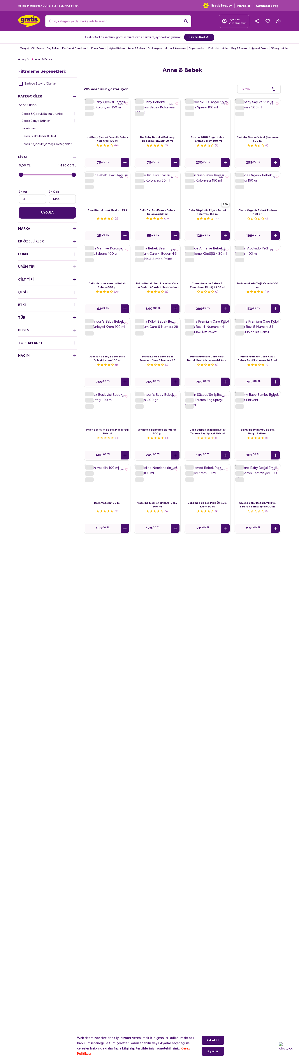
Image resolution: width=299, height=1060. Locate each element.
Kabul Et (212, 1040)
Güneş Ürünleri (280, 48)
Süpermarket (197, 48)
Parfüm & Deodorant (75, 48)
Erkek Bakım (98, 48)
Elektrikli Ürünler (218, 48)
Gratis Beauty (221, 5)
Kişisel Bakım (117, 48)
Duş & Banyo (239, 48)
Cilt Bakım (37, 48)
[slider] (21, 175)
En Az (23, 192)
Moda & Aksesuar (175, 48)
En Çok (54, 192)
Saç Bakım (53, 48)
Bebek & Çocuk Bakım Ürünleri (42, 114)
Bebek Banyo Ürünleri (36, 121)
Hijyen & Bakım (259, 48)
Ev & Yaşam (155, 48)
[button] (125, 162)
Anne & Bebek (136, 48)
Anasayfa (23, 59)
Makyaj (24, 48)
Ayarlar (212, 1051)
